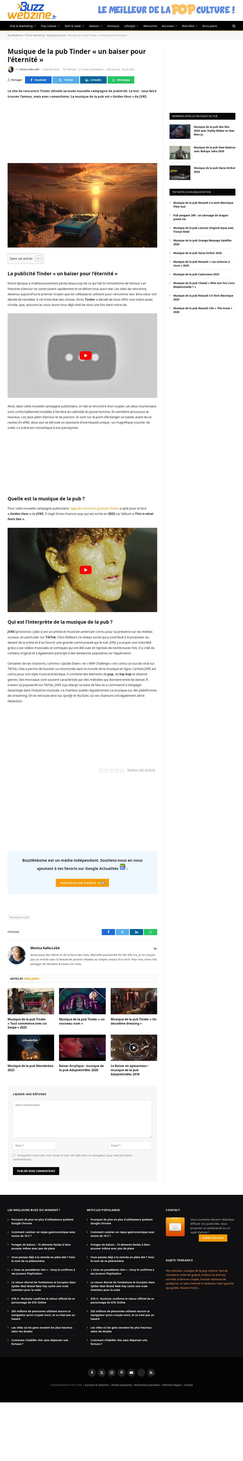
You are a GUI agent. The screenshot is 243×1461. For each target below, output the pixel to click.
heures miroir (188, 1288)
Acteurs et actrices (213, 1275)
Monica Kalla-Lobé (29, 69)
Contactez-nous (213, 1238)
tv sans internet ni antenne (197, 1283)
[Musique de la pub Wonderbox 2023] (31, 1048)
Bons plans (209, 26)
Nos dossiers (174, 1270)
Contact (188, 1385)
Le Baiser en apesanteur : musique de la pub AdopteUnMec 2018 (130, 1070)
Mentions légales (171, 1385)
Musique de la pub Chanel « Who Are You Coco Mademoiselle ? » (204, 284)
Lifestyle (129, 26)
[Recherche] (233, 25)
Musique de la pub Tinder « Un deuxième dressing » (134, 1021)
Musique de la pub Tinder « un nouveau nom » (82, 1021)
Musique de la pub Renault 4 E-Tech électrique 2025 (203, 297)
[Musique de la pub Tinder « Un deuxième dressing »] (134, 1001)
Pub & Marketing (21, 26)
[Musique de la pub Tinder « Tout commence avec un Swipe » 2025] (31, 1001)
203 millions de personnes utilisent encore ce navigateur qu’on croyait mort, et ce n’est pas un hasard (43, 1315)
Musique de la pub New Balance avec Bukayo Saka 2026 (214, 149)
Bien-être (188, 26)
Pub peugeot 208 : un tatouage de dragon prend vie (200, 217)
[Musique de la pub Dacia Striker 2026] (180, 173)
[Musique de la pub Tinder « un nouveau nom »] (82, 1001)
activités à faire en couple (182, 1279)
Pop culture (48, 26)
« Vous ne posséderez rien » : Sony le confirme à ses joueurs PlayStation (43, 1271)
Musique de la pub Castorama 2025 (196, 274)
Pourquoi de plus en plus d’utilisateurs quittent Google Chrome (42, 1221)
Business (168, 26)
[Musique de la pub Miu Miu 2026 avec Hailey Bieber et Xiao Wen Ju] (180, 131)
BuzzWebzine (15, 35)
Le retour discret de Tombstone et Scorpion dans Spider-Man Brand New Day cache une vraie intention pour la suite (43, 1286)
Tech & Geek (73, 26)
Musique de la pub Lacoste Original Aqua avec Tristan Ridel (203, 229)
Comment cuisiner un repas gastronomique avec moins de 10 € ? (43, 1234)
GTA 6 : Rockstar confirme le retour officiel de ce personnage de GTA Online (43, 1300)
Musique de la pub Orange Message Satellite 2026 (202, 242)
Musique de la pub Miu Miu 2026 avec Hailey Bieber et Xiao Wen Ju (214, 130)
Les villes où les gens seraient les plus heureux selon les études (41, 1329)
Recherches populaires (147, 1385)
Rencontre (150, 26)
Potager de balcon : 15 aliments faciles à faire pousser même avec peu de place (41, 1246)
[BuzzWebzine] (32, 10)
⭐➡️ (82, 883)
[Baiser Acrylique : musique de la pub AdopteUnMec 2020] (82, 1048)
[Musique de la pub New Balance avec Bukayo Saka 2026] (180, 152)
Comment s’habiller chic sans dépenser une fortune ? (39, 1342)
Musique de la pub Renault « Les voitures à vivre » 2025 (201, 263)
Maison (94, 26)
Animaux (113, 26)
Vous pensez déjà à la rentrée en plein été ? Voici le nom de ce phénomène (43, 1259)
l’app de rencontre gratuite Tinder (94, 508)
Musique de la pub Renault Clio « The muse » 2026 (202, 310)
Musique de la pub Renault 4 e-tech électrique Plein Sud (203, 204)
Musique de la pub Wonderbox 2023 (30, 1068)
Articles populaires (121, 1385)
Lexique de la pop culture (200, 1270)
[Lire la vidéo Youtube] (86, 355)
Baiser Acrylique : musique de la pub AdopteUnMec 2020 (81, 1068)
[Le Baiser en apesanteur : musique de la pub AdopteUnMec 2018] (134, 1048)
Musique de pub (56, 35)
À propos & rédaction (97, 1385)
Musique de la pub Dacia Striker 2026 (214, 169)
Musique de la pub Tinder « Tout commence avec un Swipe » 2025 (27, 1023)
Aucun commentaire (92, 69)
